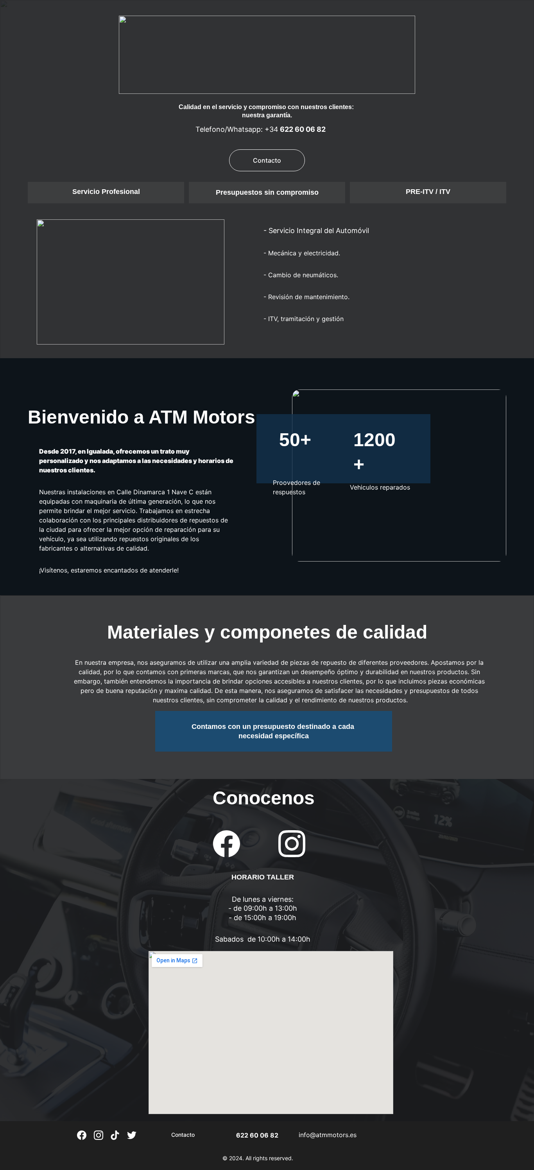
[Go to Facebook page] (230, 843)
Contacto (267, 160)
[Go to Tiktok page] (115, 1135)
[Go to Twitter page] (131, 1135)
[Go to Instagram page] (291, 843)
